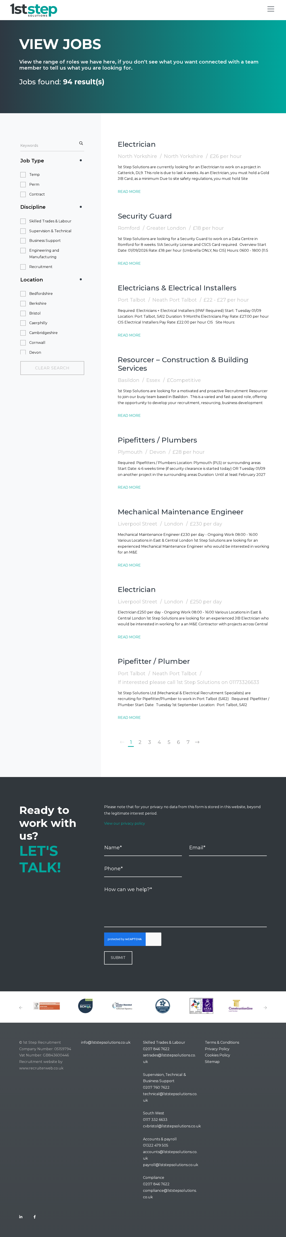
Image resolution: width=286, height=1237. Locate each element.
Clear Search (52, 368)
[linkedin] (20, 1217)
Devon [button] (35, 352)
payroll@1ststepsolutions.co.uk (170, 1165)
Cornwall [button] (37, 343)
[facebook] (35, 1217)
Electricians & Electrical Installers (177, 287)
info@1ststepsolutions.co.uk (105, 1042)
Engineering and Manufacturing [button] (44, 253)
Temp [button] (34, 174)
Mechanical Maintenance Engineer (181, 511)
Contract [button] (37, 194)
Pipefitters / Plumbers (157, 440)
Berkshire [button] (37, 303)
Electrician (137, 144)
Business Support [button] (45, 240)
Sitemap (212, 1062)
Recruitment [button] (41, 267)
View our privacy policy (124, 823)
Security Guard (145, 216)
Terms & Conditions (222, 1042)
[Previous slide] (20, 1008)
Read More (129, 191)
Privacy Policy (217, 1049)
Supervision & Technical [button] (50, 231)
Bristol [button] (35, 313)
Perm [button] (34, 184)
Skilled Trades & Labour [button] (50, 221)
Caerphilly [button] (38, 323)
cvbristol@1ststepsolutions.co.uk (172, 1126)
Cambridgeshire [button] (43, 333)
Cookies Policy (217, 1055)
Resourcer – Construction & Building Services (183, 364)
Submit (118, 958)
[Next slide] (265, 1008)
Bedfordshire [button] (41, 294)
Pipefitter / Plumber (154, 661)
